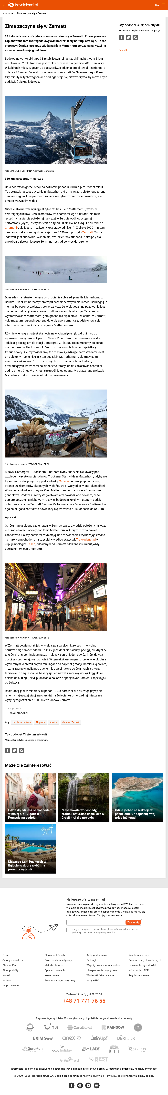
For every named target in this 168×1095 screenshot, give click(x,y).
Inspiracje (7, 13)
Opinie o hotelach (54, 970)
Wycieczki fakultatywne (100, 975)
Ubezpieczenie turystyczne (101, 970)
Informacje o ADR (138, 970)
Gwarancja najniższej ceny (59, 980)
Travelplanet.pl (86, 539)
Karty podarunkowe (97, 955)
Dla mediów (9, 965)
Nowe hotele (51, 975)
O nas (5, 955)
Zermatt (87, 232)
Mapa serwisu (10, 985)
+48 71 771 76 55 (84, 1001)
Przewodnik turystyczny (58, 960)
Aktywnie (40, 722)
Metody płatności (54, 965)
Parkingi (91, 960)
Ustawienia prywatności (142, 965)
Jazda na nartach (22, 722)
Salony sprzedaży (12, 960)
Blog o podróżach (54, 955)
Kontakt (123, 50)
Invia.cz (90, 1075)
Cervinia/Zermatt (71, 722)
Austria (53, 722)
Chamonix (11, 227)
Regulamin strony (138, 955)
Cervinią (64, 481)
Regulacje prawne (138, 975)
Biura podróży (10, 970)
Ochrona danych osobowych (144, 960)
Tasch (31, 544)
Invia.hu (111, 1075)
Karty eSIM (92, 980)
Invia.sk (100, 1075)
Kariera (6, 980)
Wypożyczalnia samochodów (103, 965)
